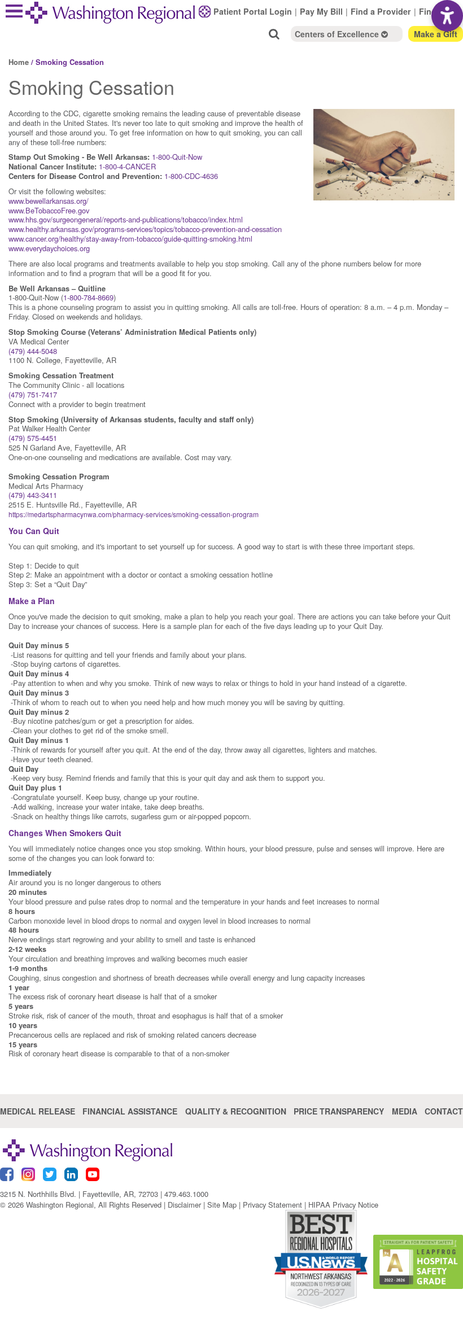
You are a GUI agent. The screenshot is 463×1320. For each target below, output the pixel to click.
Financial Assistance (129, 1111)
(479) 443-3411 (32, 494)
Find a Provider (381, 11)
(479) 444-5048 (32, 351)
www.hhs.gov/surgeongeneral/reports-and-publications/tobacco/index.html (125, 219)
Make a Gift (435, 34)
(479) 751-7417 (32, 394)
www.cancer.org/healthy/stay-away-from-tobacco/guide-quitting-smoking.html (130, 238)
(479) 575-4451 (32, 437)
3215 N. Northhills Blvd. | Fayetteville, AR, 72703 (79, 1193)
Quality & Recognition (235, 1111)
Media (404, 1111)
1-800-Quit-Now (177, 156)
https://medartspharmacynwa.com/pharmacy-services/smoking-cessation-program (133, 514)
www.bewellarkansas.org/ (48, 200)
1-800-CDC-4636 (191, 176)
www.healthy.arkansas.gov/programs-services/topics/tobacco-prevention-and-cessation (145, 229)
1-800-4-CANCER (127, 166)
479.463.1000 (186, 1193)
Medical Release (37, 1111)
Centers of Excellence (338, 34)
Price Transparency (339, 1111)
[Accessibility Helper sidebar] (447, 16)
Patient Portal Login (252, 11)
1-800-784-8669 (88, 297)
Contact (444, 1111)
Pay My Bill (321, 11)
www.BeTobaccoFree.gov (48, 210)
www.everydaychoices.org (49, 248)
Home (18, 61)
